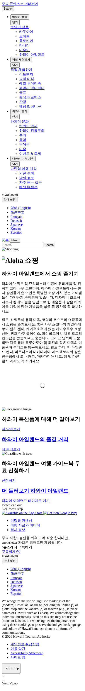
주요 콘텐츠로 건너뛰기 (20, 4)
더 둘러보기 (11, 449)
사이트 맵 (17, 657)
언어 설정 (9, 199)
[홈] (6, 240)
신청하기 (9, 480)
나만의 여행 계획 (23, 158)
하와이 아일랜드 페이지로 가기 (26, 501)
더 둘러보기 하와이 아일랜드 (35, 491)
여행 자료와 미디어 (25, 525)
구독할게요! (11, 551)
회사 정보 (17, 530)
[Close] (3, 676)
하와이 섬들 (19, 17)
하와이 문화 (19, 111)
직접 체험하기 (21, 59)
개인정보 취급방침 (24, 644)
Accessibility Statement (26, 653)
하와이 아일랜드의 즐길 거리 (35, 439)
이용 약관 (17, 649)
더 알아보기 (11, 429)
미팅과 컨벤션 (21, 520)
